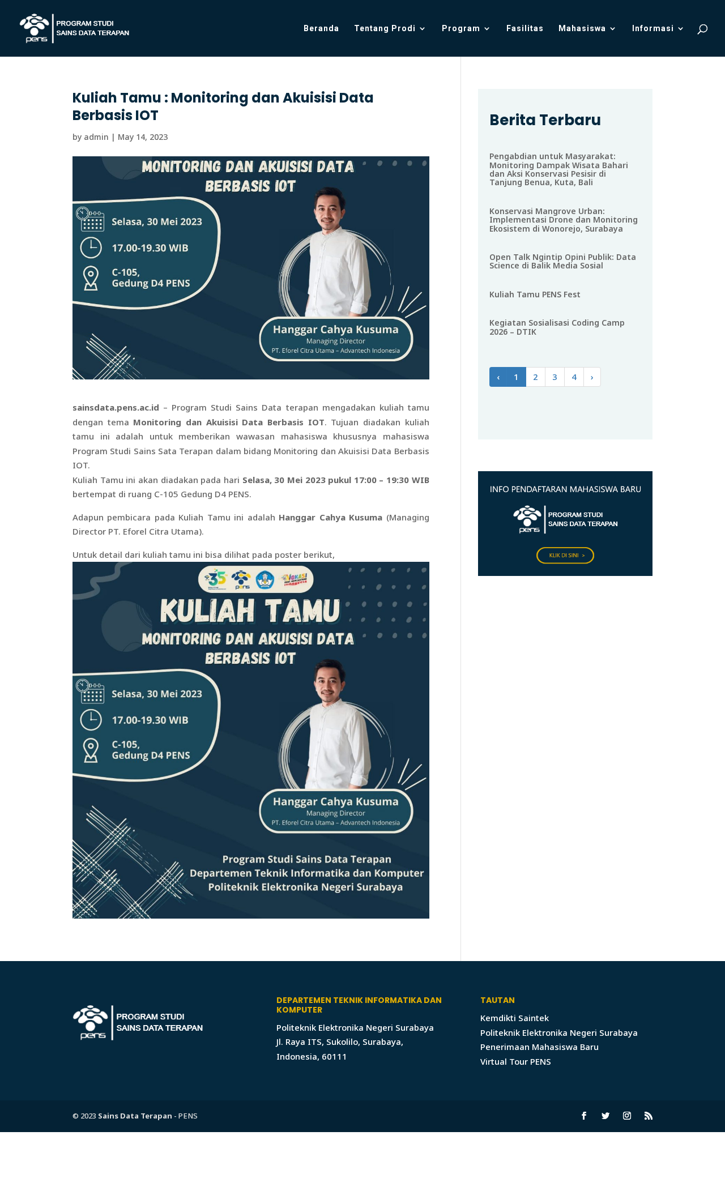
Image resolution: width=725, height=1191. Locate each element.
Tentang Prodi (385, 28)
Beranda (321, 28)
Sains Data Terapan (135, 1116)
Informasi (653, 28)
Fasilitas (525, 28)
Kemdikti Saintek (514, 1017)
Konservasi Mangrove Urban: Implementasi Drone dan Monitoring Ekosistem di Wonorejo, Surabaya (563, 220)
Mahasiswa (582, 28)
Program (461, 28)
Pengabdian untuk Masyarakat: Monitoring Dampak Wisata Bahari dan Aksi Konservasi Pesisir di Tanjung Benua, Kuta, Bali (558, 169)
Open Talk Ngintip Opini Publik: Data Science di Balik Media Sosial (562, 261)
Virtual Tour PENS (515, 1061)
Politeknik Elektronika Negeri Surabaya (559, 1032)
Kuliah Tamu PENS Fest (535, 294)
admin (96, 136)
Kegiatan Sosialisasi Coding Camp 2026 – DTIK (557, 326)
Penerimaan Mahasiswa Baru (539, 1046)
